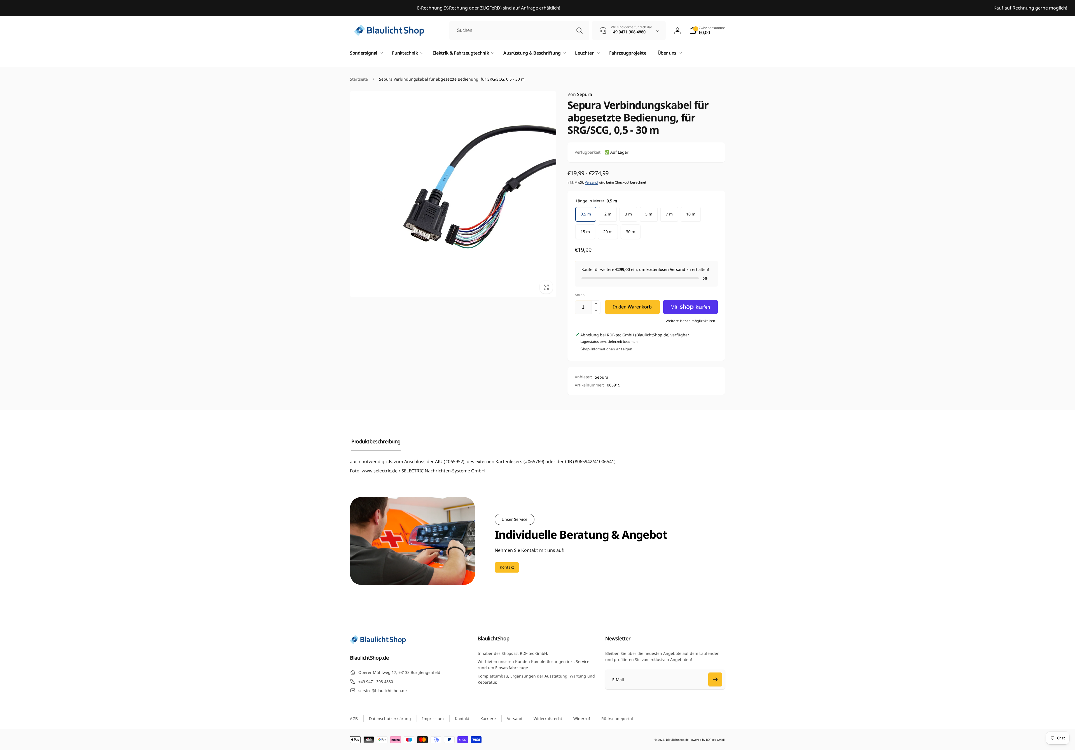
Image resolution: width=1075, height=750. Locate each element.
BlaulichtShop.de (677, 740)
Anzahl (580, 295)
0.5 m (586, 214)
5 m (648, 214)
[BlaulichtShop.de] (378, 642)
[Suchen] (579, 30)
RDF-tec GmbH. (534, 653)
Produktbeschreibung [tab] (376, 441)
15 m (585, 231)
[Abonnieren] (715, 679)
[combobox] (519, 30)
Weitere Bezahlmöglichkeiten (690, 320)
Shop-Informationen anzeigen (606, 349)
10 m (690, 214)
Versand (591, 182)
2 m (607, 214)
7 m (669, 214)
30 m (630, 231)
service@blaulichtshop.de (382, 690)
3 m (628, 214)
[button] (707, 30)
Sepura (579, 94)
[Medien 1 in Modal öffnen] (453, 194)
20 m (608, 231)
